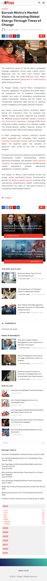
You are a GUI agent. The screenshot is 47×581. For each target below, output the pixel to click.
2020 (5, 549)
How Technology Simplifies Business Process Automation (26, 431)
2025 (5, 528)
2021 (5, 544)
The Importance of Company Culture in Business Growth (29, 290)
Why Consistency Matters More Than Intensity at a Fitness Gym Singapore (27, 421)
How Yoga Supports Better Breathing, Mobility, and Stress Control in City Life (27, 411)
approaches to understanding (32, 79)
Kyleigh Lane (13, 30)
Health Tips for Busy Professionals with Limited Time (20, 487)
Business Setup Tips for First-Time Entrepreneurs (30, 274)
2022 (5, 540)
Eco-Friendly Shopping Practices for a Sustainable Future (24, 401)
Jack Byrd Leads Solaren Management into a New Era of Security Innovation (30, 342)
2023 (5, 536)
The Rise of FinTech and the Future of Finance (18, 499)
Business (5, 8)
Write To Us (24, 571)
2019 (5, 553)
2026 (5, 506)
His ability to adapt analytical (20, 180)
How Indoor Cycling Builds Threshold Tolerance (27, 390)
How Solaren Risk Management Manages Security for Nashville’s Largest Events (31, 307)
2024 (5, 532)
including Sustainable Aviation (15, 141)
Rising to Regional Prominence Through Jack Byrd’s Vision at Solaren (30, 358)
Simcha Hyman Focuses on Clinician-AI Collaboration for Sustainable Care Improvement (30, 373)
